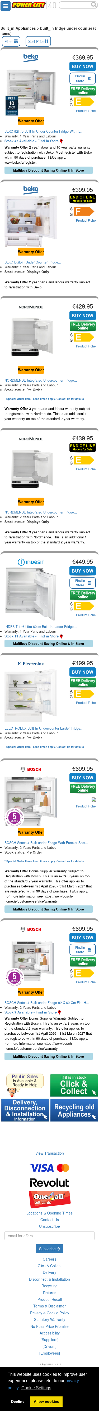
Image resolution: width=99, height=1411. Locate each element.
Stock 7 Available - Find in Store (30, 1012)
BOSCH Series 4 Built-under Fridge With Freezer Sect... (46, 842)
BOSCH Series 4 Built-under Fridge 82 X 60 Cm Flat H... (46, 1002)
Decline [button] (18, 1401)
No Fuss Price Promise (49, 1326)
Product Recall (49, 1299)
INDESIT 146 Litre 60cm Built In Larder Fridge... (40, 626)
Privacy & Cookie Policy (49, 1312)
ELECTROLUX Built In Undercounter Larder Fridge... (43, 728)
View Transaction (49, 1153)
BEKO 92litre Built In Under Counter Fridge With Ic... (43, 131)
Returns (49, 1292)
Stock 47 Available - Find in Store (31, 141)
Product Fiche (86, 110)
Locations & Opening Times (49, 1213)
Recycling (49, 1285)
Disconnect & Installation (49, 1279)
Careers (49, 1259)
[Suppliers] (49, 1339)
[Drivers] (49, 1346)
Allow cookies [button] (46, 1401)
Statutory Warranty (49, 1319)
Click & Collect (50, 1265)
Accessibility (50, 1333)
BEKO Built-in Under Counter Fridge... (32, 262)
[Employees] (49, 1353)
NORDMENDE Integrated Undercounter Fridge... (40, 380)
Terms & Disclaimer (49, 1306)
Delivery (49, 1272)
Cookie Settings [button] (36, 1388)
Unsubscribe (49, 1226)
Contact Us (49, 1219)
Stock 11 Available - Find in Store (31, 636)
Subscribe (48, 1248)
